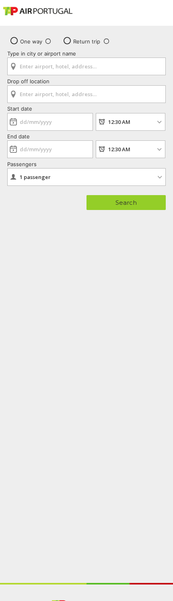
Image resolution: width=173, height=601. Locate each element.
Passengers (22, 164)
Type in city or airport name (41, 53)
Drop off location (28, 81)
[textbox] (86, 66)
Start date (19, 108)
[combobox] (86, 64)
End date (18, 136)
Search (126, 202)
